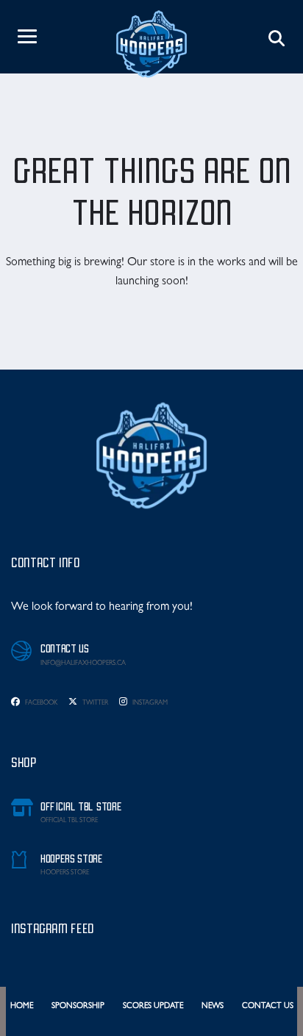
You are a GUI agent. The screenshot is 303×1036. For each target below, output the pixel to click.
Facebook (40, 703)
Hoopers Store (64, 873)
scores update (153, 1006)
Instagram (149, 703)
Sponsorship (77, 1006)
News (213, 1006)
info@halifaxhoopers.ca (83, 664)
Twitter (94, 703)
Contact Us (267, 1006)
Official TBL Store (69, 821)
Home (21, 1006)
